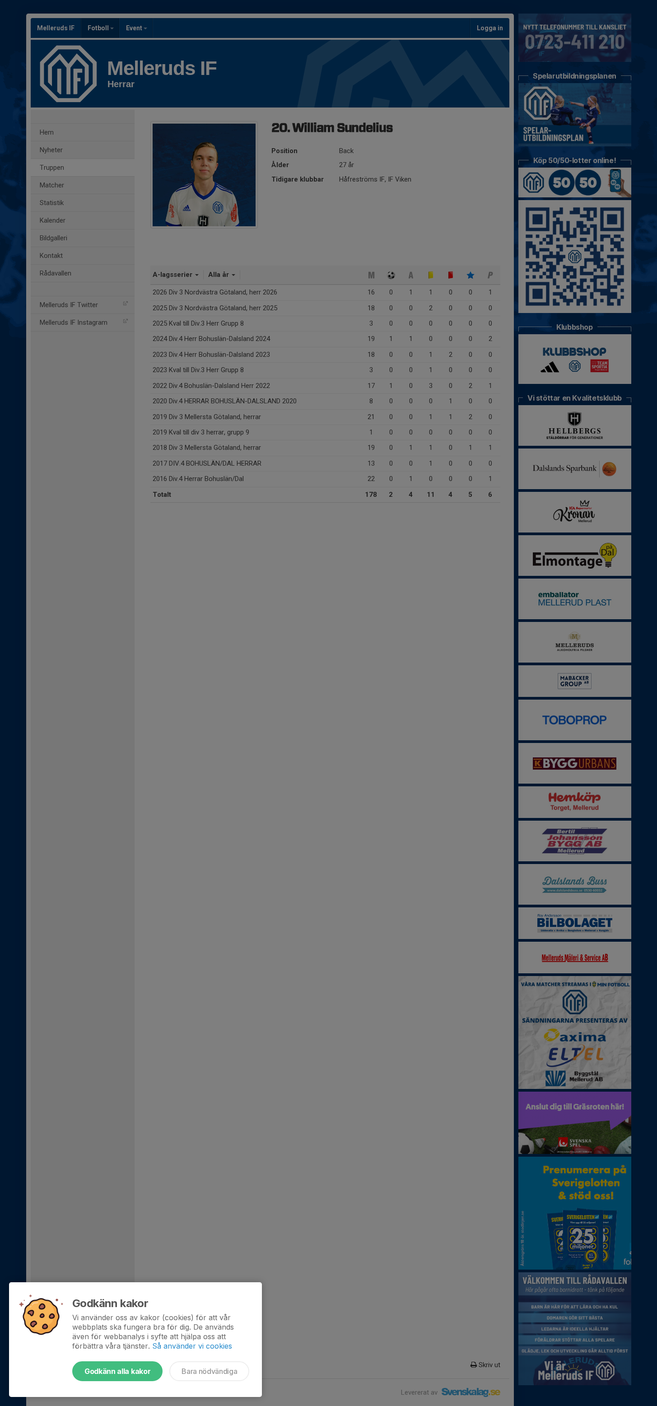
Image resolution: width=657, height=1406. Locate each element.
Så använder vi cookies (192, 1345)
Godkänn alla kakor (117, 1371)
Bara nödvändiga (209, 1371)
